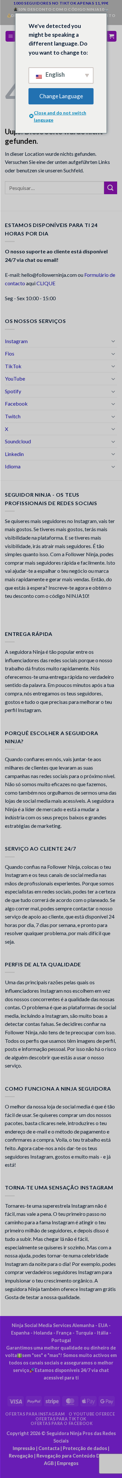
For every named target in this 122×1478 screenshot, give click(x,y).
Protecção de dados (85, 1448)
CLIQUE (45, 283)
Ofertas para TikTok (61, 1419)
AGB (49, 1463)
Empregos (67, 1463)
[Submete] (110, 187)
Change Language (61, 96)
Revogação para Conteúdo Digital (73, 1455)
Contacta (49, 1448)
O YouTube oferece (92, 1414)
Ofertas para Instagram (34, 1414)
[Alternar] (113, 341)
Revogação (21, 1455)
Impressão (24, 1448)
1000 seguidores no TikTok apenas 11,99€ (60, 3)
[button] (11, 36)
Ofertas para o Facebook (62, 1423)
